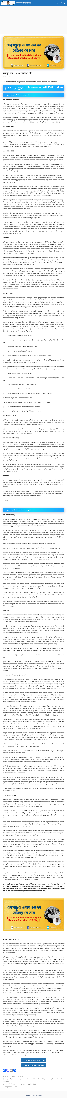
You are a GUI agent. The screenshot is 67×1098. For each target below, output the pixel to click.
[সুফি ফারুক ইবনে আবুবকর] (8, 3)
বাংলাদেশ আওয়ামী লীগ (30, 1079)
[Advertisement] (33, 19)
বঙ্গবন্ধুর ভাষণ (21, 1079)
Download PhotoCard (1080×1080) (33, 1060)
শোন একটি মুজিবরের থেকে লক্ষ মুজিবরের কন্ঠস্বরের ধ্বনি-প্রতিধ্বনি (20, 1084)
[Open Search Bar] (56, 3)
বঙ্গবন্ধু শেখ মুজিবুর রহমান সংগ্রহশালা (14, 1076)
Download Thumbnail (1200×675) (33, 1065)
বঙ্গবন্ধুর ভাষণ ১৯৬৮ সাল (11, 1087)
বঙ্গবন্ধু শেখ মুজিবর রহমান (11, 1079)
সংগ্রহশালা (48, 1079)
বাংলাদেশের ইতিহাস (41, 1079)
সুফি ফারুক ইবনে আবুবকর (23, 3)
